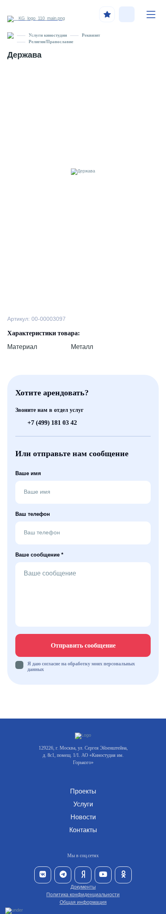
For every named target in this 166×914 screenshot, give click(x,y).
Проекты (83, 791)
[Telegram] (63, 875)
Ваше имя (28, 473)
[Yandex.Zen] (83, 875)
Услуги (83, 804)
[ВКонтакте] (43, 875)
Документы (83, 887)
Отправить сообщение (83, 645)
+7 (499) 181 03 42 (52, 422)
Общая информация (83, 902)
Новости (83, 817)
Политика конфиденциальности (83, 894)
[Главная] (10, 35)
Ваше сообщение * (39, 555)
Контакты (83, 830)
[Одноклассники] (123, 875)
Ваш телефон (32, 514)
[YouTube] (103, 875)
